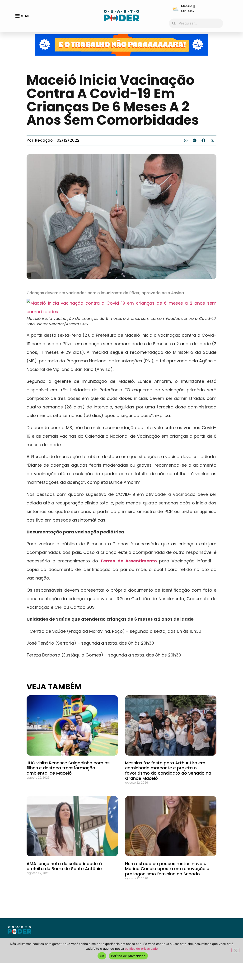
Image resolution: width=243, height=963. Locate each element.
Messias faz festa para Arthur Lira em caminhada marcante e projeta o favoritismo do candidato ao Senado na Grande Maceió (168, 770)
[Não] (235, 950)
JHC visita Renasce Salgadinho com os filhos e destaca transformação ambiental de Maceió (68, 768)
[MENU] (17, 16)
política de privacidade (141, 948)
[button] (186, 140)
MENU (25, 16)
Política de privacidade (128, 956)
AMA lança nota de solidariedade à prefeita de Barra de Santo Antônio (64, 866)
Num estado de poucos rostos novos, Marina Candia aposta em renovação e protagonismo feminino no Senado (167, 869)
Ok (102, 956)
